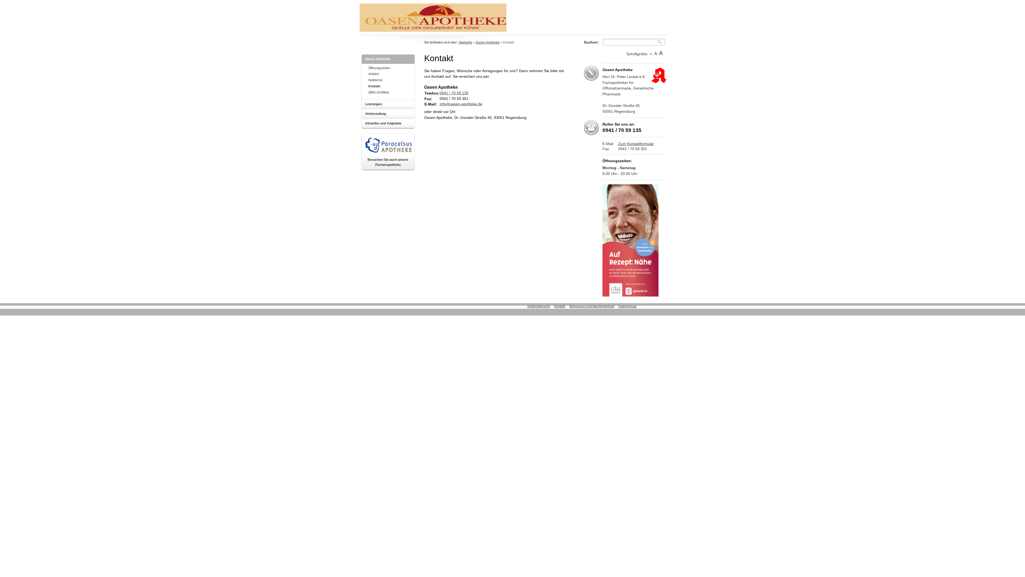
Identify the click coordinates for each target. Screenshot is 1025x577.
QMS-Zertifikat (378, 92)
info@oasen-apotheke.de (461, 104)
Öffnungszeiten (379, 68)
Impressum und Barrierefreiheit (591, 306)
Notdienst (375, 80)
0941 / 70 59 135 (454, 93)
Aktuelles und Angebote (383, 123)
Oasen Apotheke (378, 59)
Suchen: (591, 42)
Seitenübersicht (538, 306)
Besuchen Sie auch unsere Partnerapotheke (388, 162)
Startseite (465, 42)
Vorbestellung (375, 113)
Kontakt (374, 86)
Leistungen (373, 104)
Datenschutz (627, 306)
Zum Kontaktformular (636, 144)
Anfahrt (373, 74)
